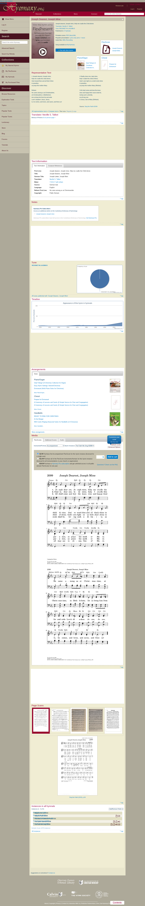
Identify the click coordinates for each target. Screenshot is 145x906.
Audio (62, 440)
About (46, 903)
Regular (68, 111)
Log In (4, 25)
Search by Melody (8, 54)
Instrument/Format (40, 446)
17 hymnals (67, 31)
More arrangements (38, 432)
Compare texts (53, 111)
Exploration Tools (8, 100)
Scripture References (55, 166)
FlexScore (106, 42)
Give (97, 903)
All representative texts (39, 111)
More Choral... (38, 409)
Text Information (39, 166)
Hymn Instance (70, 446)
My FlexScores (11, 71)
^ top (121, 111)
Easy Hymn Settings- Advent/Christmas (47, 386)
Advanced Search (8, 48)
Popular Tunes (7, 116)
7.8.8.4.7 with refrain (56, 182)
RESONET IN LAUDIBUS (40, 265)
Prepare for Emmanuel (41, 399)
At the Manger (38, 419)
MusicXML (72, 35)
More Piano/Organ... (39, 392)
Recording (69, 40)
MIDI (64, 40)
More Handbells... (39, 426)
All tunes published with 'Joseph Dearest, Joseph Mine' (50, 296)
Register (139, 9)
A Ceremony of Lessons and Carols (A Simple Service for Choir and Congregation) (61, 402)
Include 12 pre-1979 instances (41, 828)
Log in (132, 9)
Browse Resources (8, 94)
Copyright (52, 903)
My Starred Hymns (12, 65)
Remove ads (119, 6)
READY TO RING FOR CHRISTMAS (46, 416)
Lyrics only (73, 38)
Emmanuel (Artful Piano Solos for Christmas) (49, 388)
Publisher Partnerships (88, 903)
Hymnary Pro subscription (60, 463)
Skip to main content (6, 1)
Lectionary (5, 122)
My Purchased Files (13, 82)
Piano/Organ (82, 58)
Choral (104, 58)
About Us (5, 150)
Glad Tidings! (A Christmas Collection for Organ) (50, 383)
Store (76, 14)
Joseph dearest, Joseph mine (45, 214)
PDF (67, 35)
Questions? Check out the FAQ (107, 465)
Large (74, 111)
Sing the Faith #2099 (91, 106)
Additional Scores (51, 440)
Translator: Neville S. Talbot (64, 26)
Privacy (58, 903)
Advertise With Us (74, 903)
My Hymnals (10, 77)
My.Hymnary (71, 44)
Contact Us (65, 903)
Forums (4, 139)
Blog (3, 133)
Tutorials (5, 145)
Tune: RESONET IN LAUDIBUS (65, 28)
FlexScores (38, 440)
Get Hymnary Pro (91, 218)
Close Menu (9, 19)
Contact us (51, 873)
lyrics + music (81, 38)
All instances (36, 831)
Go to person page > (49, 117)
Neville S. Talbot (55, 179)
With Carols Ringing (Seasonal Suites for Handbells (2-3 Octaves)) (56, 422)
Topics (4, 105)
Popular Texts (7, 111)
